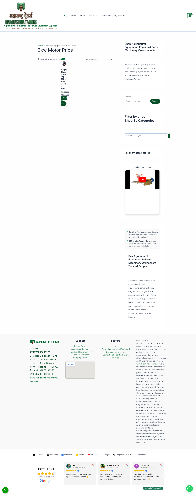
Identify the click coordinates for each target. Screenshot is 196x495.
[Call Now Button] (5, 490)
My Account (119, 16)
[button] (64, 15)
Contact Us (106, 16)
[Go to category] (169, 135)
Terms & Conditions (80, 355)
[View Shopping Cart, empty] (189, 15)
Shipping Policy (80, 358)
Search (128, 97)
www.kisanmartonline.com (148, 364)
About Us (92, 16)
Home (73, 16)
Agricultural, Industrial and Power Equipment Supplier (30, 26)
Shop (82, 16)
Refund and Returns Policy (80, 352)
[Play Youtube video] (142, 179)
